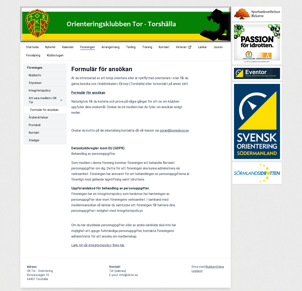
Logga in (197, 270)
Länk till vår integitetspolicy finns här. (98, 245)
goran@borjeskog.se (174, 130)
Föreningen (34, 67)
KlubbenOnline (214, 266)
